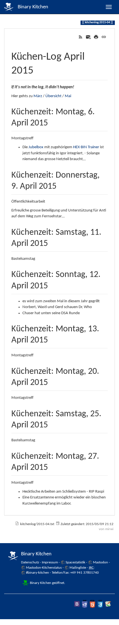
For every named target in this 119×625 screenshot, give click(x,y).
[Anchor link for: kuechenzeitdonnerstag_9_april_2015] (60, 184)
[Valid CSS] (100, 604)
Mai (68, 96)
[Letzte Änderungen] (80, 37)
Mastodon (100, 562)
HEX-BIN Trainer (86, 147)
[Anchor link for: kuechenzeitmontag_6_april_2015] (52, 121)
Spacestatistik (75, 562)
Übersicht (53, 96)
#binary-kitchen (37, 572)
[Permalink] (103, 37)
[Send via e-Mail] (88, 37)
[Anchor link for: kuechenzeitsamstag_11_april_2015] (52, 242)
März (37, 96)
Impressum (50, 562)
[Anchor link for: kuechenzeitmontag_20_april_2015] (52, 381)
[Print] (96, 37)
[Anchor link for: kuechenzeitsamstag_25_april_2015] (52, 423)
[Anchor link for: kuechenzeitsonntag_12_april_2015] (52, 284)
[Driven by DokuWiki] (108, 604)
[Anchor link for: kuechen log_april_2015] (38, 68)
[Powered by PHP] (84, 604)
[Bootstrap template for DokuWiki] (77, 604)
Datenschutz (30, 562)
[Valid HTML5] (92, 604)
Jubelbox (36, 147)
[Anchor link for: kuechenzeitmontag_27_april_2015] (52, 466)
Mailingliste (77, 567)
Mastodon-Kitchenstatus (44, 567)
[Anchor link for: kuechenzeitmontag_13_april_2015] (52, 338)
